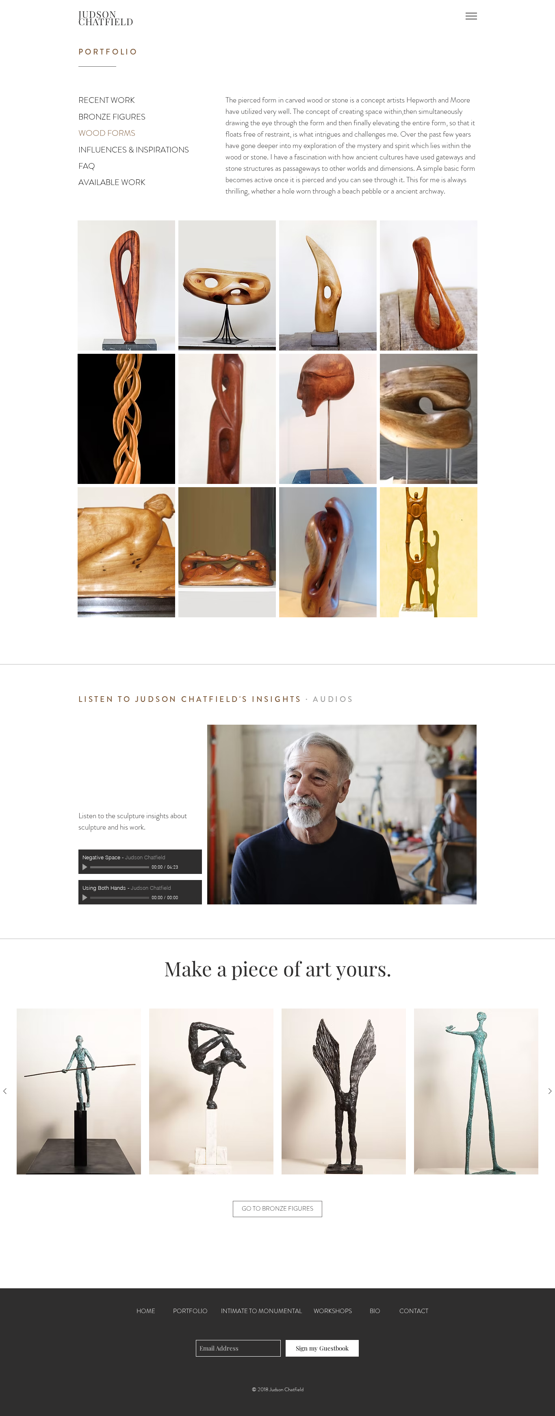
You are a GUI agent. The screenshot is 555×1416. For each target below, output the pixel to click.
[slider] (194, 867)
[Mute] (185, 867)
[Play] (85, 867)
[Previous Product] (5, 1091)
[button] (471, 16)
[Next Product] (550, 1091)
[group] (277, 1091)
